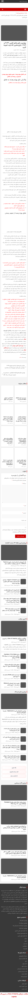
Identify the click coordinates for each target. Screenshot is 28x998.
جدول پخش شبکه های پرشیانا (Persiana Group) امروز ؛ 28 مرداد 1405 (11, 666)
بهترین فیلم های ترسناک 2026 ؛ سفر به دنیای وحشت (12, 729)
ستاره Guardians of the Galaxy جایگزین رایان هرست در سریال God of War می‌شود (11, 656)
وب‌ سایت (23, 520)
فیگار (25, 339)
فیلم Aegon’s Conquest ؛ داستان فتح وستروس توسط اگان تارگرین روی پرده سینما (11, 581)
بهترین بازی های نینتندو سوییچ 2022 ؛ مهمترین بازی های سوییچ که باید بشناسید (15, 367)
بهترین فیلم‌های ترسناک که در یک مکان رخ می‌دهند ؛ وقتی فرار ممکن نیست (11, 747)
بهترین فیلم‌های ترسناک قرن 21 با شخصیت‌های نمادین (11, 738)
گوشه (15, 50)
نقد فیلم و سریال (14, 776)
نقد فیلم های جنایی (22, 936)
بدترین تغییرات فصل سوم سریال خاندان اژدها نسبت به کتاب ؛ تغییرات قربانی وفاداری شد (11, 600)
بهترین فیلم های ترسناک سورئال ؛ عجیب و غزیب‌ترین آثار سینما (11, 757)
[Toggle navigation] (25, 9)
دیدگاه (24, 483)
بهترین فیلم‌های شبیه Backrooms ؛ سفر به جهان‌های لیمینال (14, 712)
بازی (26, 961)
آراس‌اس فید (24, 976)
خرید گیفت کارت (23, 986)
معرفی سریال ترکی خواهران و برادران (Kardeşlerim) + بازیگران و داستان (22, 441)
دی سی (25, 944)
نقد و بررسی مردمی (22, 971)
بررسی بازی (24, 966)
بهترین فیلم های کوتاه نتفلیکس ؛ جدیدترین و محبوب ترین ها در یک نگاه (14, 374)
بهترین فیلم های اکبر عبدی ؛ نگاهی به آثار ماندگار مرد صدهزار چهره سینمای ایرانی (15, 852)
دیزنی (25, 938)
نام (25, 506)
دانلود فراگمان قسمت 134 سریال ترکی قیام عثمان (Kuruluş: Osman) (21, 462)
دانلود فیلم (24, 984)
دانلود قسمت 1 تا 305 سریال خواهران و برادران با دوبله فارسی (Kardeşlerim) (7, 462)
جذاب (20, 357)
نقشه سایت (24, 974)
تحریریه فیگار (14, 566)
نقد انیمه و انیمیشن (22, 969)
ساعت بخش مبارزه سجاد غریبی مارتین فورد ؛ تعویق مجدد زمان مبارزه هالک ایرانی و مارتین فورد (14, 153)
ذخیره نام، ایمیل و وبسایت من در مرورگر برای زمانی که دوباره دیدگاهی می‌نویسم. (14, 531)
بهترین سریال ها (23, 923)
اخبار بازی (25, 964)
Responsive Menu (2, 1)
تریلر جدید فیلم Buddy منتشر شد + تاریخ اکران (11, 675)
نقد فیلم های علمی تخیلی (21, 931)
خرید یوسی (24, 989)
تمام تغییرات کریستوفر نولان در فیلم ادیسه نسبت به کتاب (12, 591)
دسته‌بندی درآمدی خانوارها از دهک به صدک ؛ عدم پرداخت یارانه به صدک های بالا (21, 419)
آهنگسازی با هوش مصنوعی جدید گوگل (8, 398)
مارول (26, 941)
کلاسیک (25, 949)
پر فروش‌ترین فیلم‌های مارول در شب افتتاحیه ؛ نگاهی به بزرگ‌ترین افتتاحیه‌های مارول (14, 827)
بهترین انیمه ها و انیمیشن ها (20, 926)
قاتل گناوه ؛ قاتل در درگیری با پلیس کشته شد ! (14, 263)
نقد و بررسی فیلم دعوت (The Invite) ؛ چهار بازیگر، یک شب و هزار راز (11, 610)
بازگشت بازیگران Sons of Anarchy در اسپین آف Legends (14, 639)
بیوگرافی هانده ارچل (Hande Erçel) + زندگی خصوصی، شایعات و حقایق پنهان (8, 441)
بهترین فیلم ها (23, 920)
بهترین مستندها (23, 928)
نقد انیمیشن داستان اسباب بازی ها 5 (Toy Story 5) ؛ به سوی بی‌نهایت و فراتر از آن (14, 563)
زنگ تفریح (14, 768)
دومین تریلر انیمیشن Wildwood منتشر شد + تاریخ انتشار (12, 684)
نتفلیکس (25, 946)
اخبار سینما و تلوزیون (14, 772)
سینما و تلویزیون (23, 956)
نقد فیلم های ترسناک (22, 933)
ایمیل (24, 513)
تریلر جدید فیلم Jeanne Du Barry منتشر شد (21, 398)
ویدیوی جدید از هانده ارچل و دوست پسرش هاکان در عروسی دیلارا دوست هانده (8, 419)
